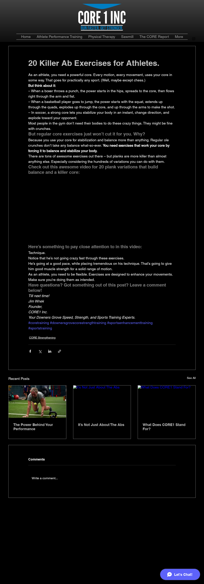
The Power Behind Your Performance (33, 427)
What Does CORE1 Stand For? (164, 427)
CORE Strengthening (42, 337)
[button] (154, 37)
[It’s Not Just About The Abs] (102, 401)
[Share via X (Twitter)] (40, 351)
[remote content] (102, 212)
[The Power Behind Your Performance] (37, 401)
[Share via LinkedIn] (50, 351)
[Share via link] (59, 351)
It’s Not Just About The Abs (101, 425)
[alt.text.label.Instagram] (194, 39)
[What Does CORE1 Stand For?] (166, 401)
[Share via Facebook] (30, 351)
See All (191, 377)
